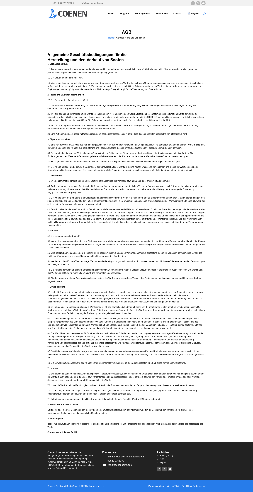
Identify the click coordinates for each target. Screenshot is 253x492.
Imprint (163, 463)
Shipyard (124, 13)
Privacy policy (166, 455)
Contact (177, 13)
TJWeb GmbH (181, 486)
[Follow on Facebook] (193, 3)
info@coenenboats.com (92, 3)
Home (110, 13)
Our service (162, 13)
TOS (162, 459)
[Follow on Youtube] (203, 3)
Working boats (142, 13)
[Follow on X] (198, 3)
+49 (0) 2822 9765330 (63, 3)
